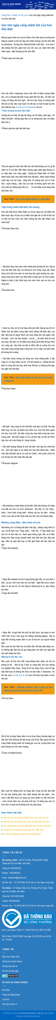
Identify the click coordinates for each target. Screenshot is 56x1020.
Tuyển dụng (51, 6)
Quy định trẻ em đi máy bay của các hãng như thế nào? (26, 821)
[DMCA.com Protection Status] (10, 975)
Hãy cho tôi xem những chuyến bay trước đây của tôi (25, 817)
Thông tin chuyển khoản (12, 961)
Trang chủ (27, 6)
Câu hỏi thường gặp (10, 971)
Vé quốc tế (36, 5)
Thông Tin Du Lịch (19, 15)
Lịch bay (5, 999)
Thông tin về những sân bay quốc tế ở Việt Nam (23, 830)
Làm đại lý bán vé (9, 1004)
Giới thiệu (6, 990)
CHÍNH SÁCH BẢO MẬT (32, 1016)
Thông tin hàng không (11, 994)
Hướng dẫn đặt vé (9, 966)
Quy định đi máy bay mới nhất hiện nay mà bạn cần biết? (27, 826)
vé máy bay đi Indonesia (26, 107)
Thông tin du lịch (46, 5)
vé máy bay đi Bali (20, 675)
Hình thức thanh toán (10, 956)
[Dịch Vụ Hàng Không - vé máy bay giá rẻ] (11, 4)
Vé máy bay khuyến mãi (41, 5)
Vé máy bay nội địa (32, 5)
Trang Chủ (5, 15)
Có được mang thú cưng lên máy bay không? (22, 834)
